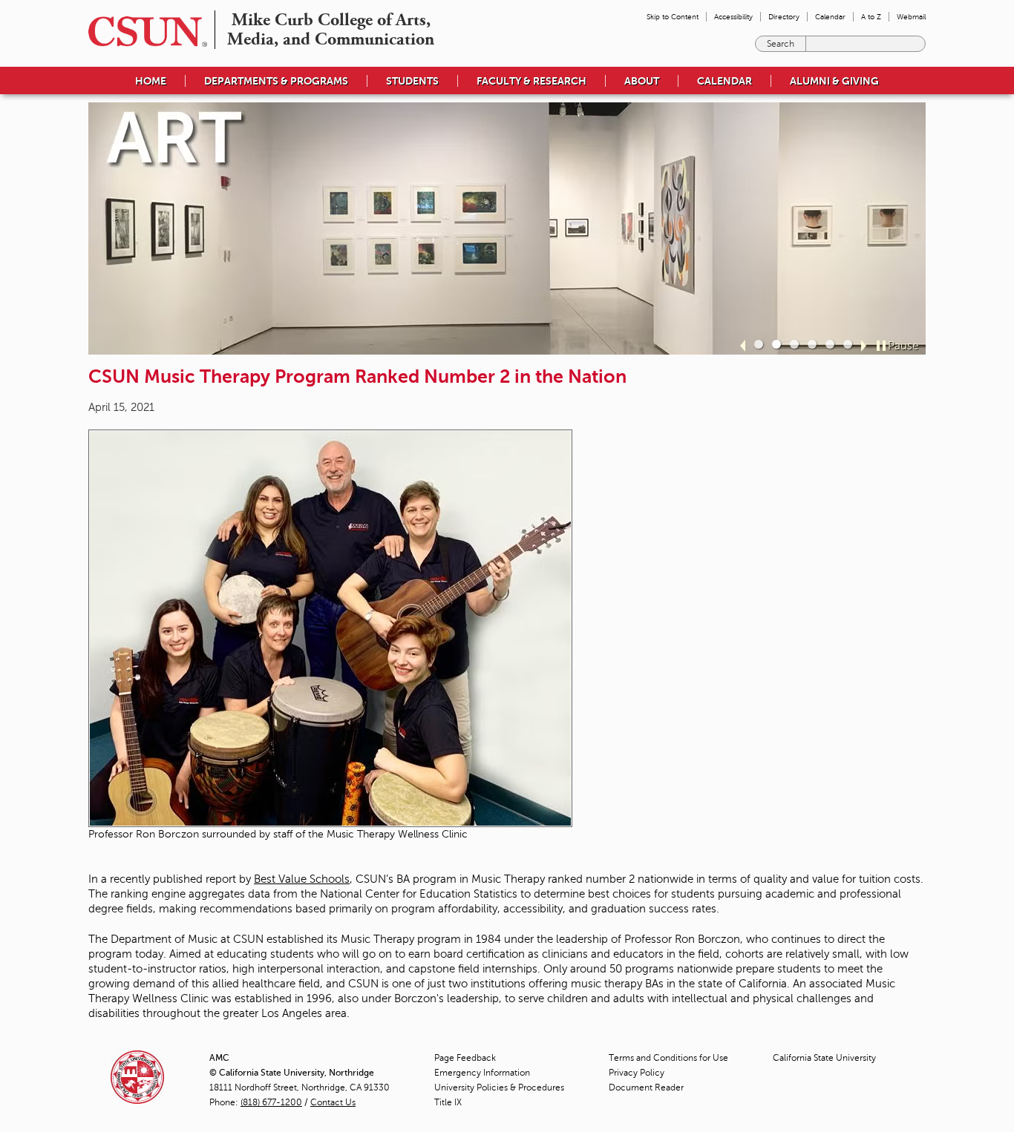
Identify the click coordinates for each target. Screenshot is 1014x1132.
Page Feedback (465, 1058)
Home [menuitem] (150, 81)
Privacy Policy (636, 1072)
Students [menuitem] (412, 81)
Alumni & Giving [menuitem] (834, 81)
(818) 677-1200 (271, 1102)
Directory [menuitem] (783, 17)
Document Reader (646, 1087)
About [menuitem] (641, 81)
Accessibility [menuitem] (733, 17)
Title (448, 1102)
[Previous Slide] (742, 346)
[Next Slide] (863, 346)
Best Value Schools (302, 879)
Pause (903, 346)
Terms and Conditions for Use (668, 1058)
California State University (824, 1058)
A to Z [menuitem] (871, 17)
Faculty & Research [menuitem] (531, 81)
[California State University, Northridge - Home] (143, 31)
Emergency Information (482, 1072)
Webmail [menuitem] (911, 17)
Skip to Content (673, 17)
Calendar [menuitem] (830, 17)
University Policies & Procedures (499, 1087)
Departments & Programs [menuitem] (276, 81)
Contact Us (333, 1102)
